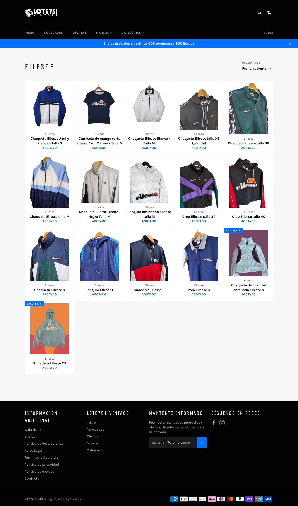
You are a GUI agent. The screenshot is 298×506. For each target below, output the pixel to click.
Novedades (53, 32)
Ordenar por (251, 62)
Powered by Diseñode (68, 499)
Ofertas (79, 32)
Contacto (32, 478)
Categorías (132, 32)
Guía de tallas (35, 429)
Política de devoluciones (44, 443)
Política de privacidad (42, 464)
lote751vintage (44, 499)
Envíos (30, 436)
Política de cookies (39, 471)
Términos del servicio (41, 457)
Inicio (29, 32)
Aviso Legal (33, 450)
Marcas (103, 32)
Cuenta (268, 32)
